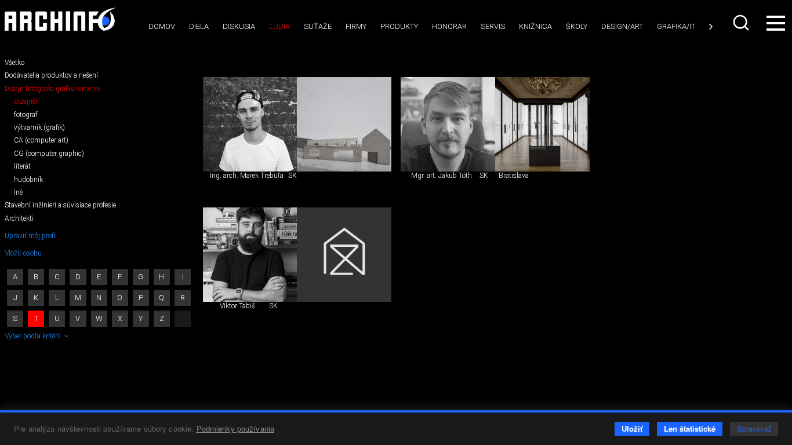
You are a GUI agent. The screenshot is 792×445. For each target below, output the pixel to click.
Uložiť (632, 428)
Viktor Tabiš (237, 306)
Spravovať (754, 428)
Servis (493, 26)
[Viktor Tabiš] (250, 254)
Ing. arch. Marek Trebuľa (247, 176)
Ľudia (279, 26)
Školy (576, 26)
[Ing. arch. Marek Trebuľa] (250, 124)
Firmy (356, 26)
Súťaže (318, 26)
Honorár (449, 26)
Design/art (622, 26)
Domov (161, 26)
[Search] (742, 22)
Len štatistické (689, 428)
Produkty (399, 26)
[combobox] (742, 22)
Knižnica (535, 26)
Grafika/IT (676, 26)
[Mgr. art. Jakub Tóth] (448, 124)
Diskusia (239, 26)
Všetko (14, 63)
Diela (199, 26)
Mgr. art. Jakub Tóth (441, 176)
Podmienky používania (236, 428)
